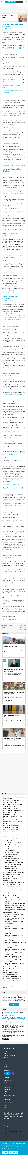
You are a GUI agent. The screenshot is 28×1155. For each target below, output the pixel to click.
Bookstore (6, 1062)
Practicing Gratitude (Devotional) (11, 886)
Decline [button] (5, 1152)
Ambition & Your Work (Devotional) (10, 808)
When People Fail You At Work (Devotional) (14, 862)
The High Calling (7, 1087)
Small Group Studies (8, 1085)
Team (5, 1053)
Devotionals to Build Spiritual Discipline (11, 884)
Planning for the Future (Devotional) (10, 829)
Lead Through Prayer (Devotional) (10, 878)
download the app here (9, 47)
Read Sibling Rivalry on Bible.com (9, 293)
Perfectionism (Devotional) (9, 876)
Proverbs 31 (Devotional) (8, 880)
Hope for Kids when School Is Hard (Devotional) (15, 839)
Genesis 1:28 (13, 79)
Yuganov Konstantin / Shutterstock (12, 1012)
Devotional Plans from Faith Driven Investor (12, 896)
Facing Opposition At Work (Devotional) (13, 864)
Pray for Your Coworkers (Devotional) (11, 984)
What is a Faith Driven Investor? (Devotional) (14, 897)
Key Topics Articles (8, 1083)
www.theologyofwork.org (6, 1021)
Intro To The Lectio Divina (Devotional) (13, 894)
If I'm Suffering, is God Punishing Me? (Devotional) (13, 810)
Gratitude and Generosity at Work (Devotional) (13, 980)
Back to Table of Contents (7, 28)
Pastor (5, 1105)
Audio (5, 1093)
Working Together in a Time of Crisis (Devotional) (13, 872)
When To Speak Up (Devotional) (10, 974)
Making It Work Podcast (9, 1095)
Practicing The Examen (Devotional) (12, 892)
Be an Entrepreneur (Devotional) (11, 556)
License (6, 1060)
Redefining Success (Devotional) (10, 982)
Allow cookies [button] (13, 1152)
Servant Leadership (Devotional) (10, 806)
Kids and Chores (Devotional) (10, 373)
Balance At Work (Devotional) (11, 868)
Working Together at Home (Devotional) (13, 846)
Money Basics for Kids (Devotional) (12, 488)
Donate (14, 1004)
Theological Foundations (9, 1055)
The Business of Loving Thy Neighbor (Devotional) (15, 905)
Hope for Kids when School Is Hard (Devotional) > (22, 627)
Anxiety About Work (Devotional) (10, 831)
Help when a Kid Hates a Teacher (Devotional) (14, 841)
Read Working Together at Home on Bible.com (12, 370)
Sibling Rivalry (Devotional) (10, 233)
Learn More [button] (9, 1148)
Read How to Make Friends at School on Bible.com (13, 229)
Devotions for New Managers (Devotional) (12, 978)
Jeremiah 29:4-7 (9, 611)
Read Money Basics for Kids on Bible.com (11, 552)
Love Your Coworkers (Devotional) (10, 812)
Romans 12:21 (15, 161)
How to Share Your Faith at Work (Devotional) (12, 966)
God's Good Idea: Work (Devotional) (10, 827)
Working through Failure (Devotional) (11, 800)
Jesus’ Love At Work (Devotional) (12, 858)
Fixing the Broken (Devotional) (11, 888)
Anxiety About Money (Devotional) (10, 802)
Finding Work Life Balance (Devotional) (11, 825)
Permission (4, 1013)
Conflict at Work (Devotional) (9, 814)
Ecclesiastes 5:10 (21, 539)
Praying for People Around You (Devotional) (14, 907)
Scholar (5, 1107)
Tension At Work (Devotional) (11, 860)
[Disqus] (14, 773)
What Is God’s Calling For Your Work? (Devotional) (13, 882)
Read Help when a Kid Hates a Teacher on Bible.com (13, 165)
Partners (6, 1057)
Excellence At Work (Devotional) (11, 870)
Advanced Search (7, 1070)
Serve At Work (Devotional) (10, 866)
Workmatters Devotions (8, 856)
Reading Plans (7, 1089)
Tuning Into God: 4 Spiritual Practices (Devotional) (15, 890)
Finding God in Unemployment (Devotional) (12, 819)
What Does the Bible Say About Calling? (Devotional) (14, 833)
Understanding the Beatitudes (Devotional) (12, 976)
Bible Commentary (8, 1080)
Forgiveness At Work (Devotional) (10, 972)
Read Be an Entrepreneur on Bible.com (10, 619)
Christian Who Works (8, 1103)
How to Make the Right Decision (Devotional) (12, 804)
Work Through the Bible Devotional (10, 912)
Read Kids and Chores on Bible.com (10, 432)
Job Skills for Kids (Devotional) (11, 435)
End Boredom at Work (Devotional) (10, 835)
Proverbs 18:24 (5, 226)
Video (5, 1091)
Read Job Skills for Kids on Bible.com (10, 484)
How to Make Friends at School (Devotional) (14, 842)
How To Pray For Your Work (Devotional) (11, 874)
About (5, 1051)
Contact (6, 1064)
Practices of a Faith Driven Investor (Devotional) (15, 903)
